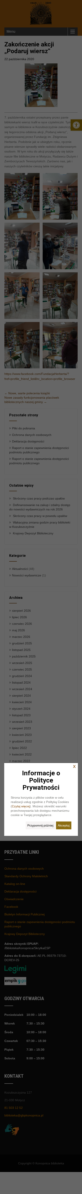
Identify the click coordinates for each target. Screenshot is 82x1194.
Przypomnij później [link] (40, 825)
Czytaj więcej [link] (21, 806)
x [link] (74, 766)
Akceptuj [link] (64, 825)
